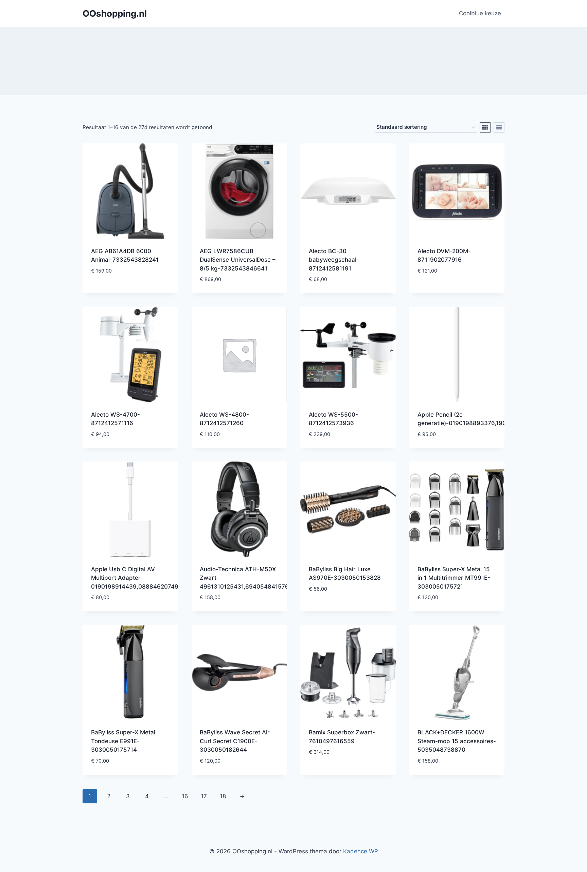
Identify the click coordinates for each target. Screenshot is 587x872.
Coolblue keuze (480, 13)
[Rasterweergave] (485, 127)
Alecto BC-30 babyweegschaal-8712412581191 (334, 260)
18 (223, 796)
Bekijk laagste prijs (120, 291)
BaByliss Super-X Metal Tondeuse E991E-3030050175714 (123, 741)
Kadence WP (360, 851)
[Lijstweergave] (499, 127)
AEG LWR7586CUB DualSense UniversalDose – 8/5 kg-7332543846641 (237, 260)
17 (204, 796)
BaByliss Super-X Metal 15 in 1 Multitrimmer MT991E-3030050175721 (453, 578)
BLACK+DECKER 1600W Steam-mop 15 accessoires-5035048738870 (456, 741)
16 (185, 796)
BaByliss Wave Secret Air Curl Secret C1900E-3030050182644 (235, 741)
